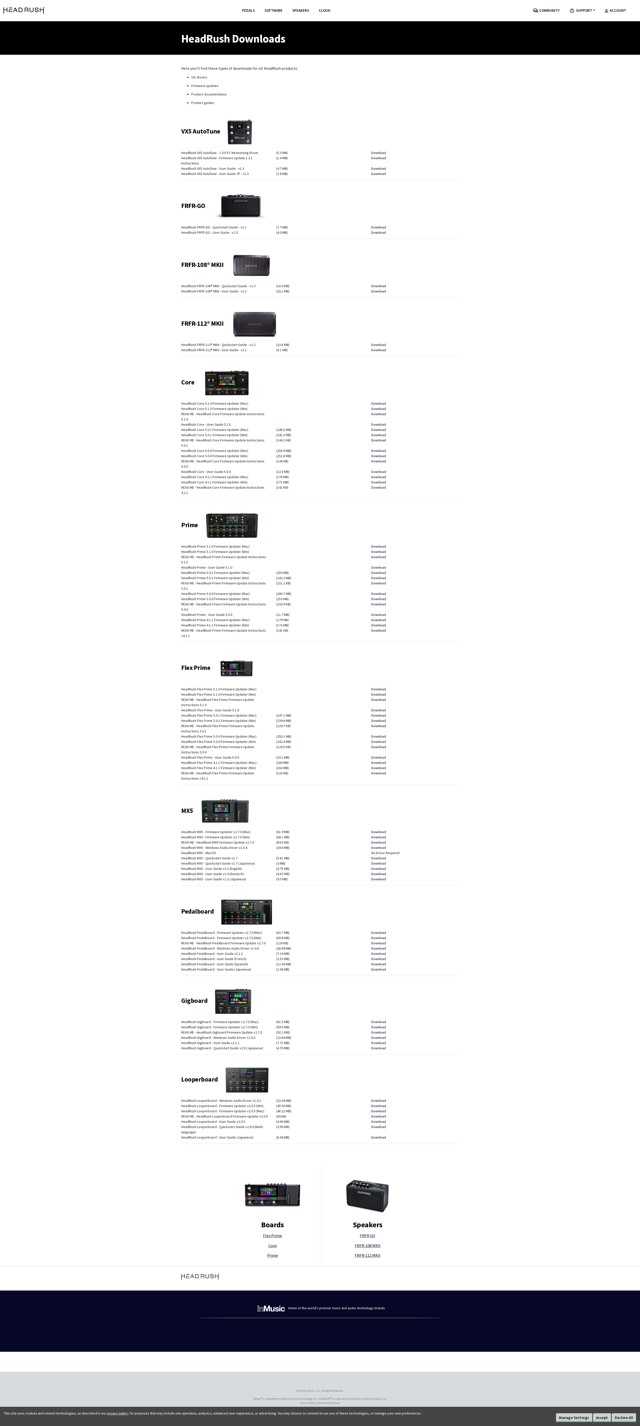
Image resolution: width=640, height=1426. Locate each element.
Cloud (324, 10)
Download (378, 152)
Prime (272, 1255)
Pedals (248, 10)
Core (272, 1245)
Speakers (300, 10)
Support (583, 10)
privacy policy (117, 1413)
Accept (602, 1417)
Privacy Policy (308, 1403)
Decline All (624, 1417)
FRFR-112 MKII (367, 1255)
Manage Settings (574, 1417)
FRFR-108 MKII (367, 1245)
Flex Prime (272, 1235)
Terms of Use (325, 1403)
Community (549, 10)
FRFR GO (367, 1235)
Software (273, 10)
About (337, 1403)
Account (617, 10)
